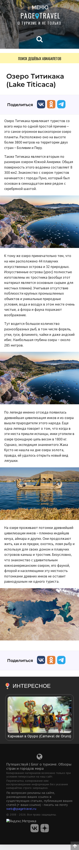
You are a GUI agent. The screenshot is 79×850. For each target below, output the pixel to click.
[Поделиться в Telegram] (61, 109)
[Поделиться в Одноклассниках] (51, 109)
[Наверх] (75, 844)
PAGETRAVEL (40, 15)
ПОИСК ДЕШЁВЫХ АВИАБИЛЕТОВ (39, 58)
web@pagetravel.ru (21, 809)
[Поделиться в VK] (41, 109)
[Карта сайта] (39, 758)
